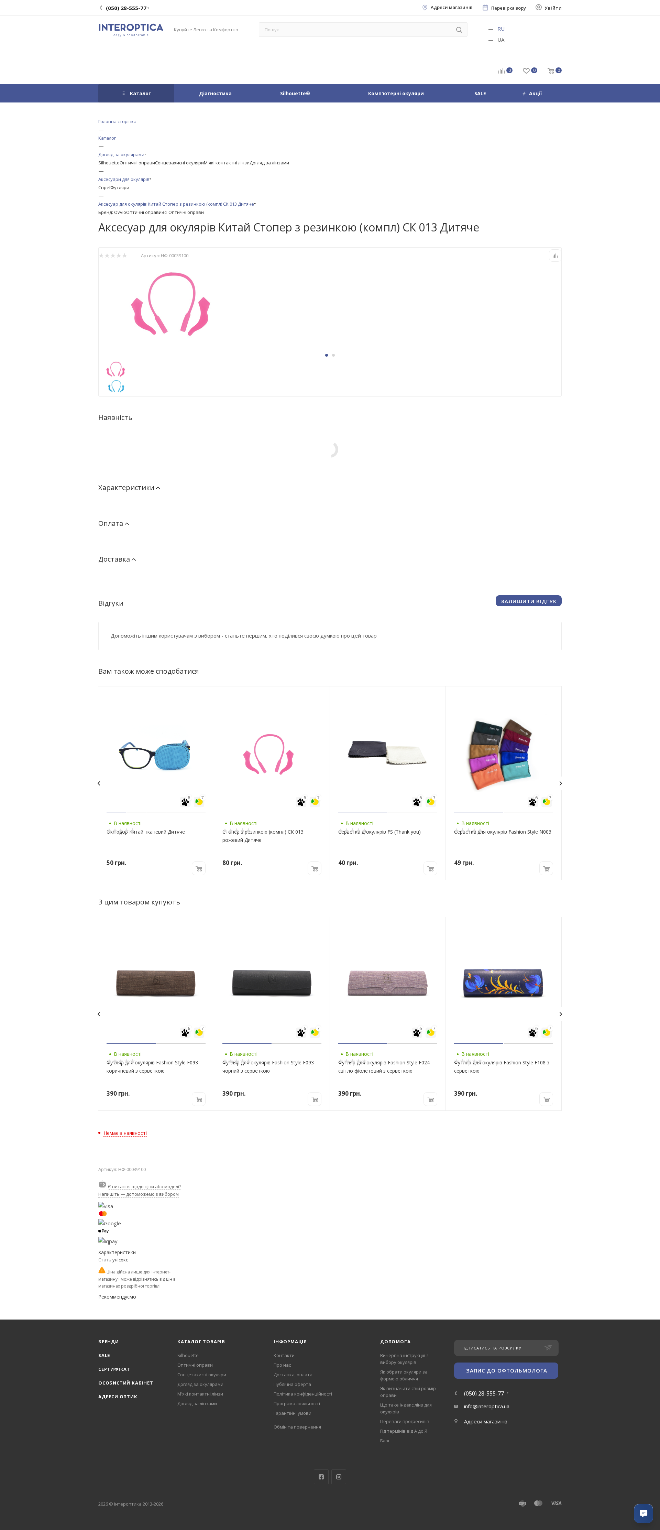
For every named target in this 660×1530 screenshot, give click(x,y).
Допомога (395, 1341)
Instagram (338, 1476)
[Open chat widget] (643, 1513)
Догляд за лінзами (269, 163)
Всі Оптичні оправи (183, 212)
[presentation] (99, 783)
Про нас (282, 1365)
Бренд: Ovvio (112, 212)
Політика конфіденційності (303, 1394)
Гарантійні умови (292, 1413)
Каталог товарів (201, 1341)
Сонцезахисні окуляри (179, 163)
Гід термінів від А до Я (403, 1431)
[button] (326, 355)
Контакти (284, 1355)
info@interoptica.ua (486, 1406)
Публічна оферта (292, 1384)
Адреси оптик (118, 1396)
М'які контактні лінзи (227, 163)
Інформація (290, 1341)
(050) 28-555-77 (484, 1393)
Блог (385, 1440)
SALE (104, 1355)
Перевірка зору (508, 8)
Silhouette (109, 163)
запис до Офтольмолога (506, 1370)
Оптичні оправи (137, 163)
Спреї (104, 187)
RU (501, 28)
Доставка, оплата (293, 1374)
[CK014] (176, 301)
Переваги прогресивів (404, 1421)
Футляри (119, 187)
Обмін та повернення (297, 1427)
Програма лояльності (297, 1403)
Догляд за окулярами (200, 1384)
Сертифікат (114, 1369)
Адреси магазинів (452, 7)
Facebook (321, 1476)
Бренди (108, 1341)
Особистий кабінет (125, 1383)
